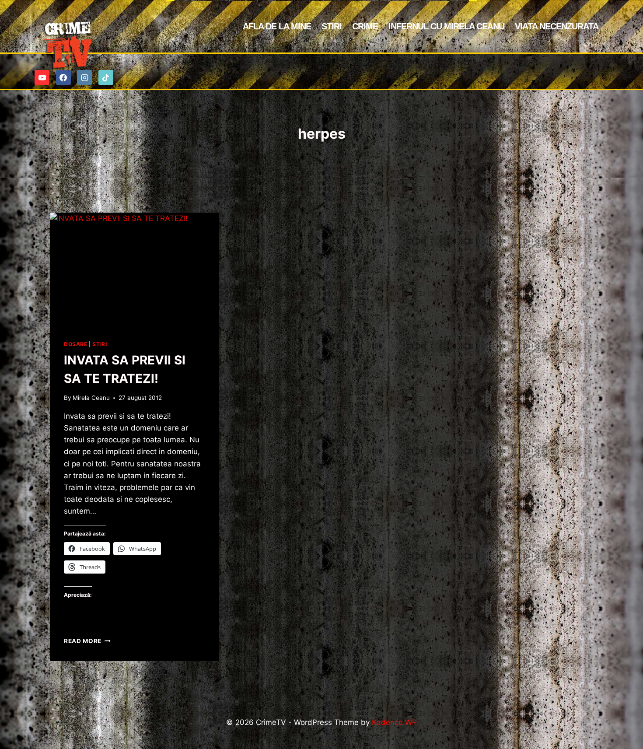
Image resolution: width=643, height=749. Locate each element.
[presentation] (134, 269)
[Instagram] (84, 77)
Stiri (332, 26)
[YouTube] (42, 77)
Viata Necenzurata (556, 26)
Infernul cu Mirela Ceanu (446, 26)
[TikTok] (105, 77)
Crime (365, 26)
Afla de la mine (277, 26)
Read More (87, 640)
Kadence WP (394, 722)
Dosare (75, 344)
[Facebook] (63, 77)
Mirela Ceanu (91, 397)
